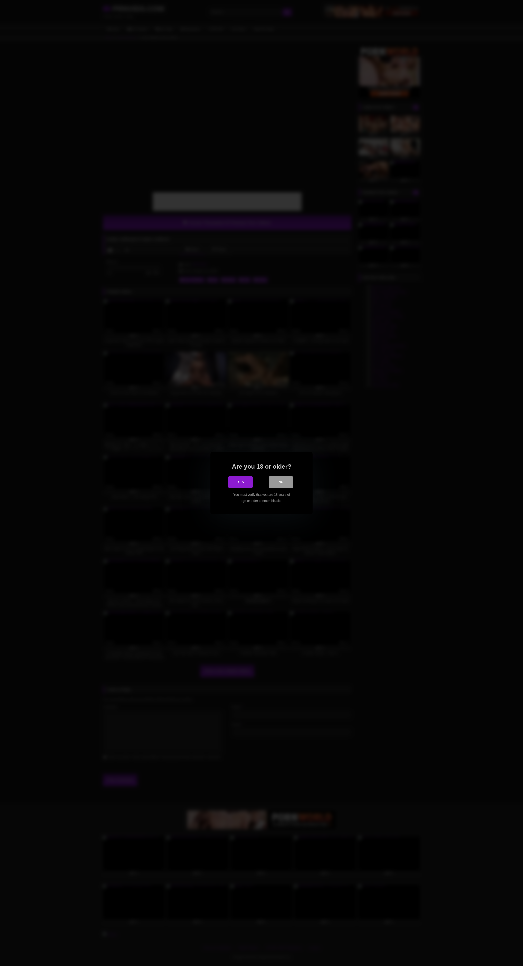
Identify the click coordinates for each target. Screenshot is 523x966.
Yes (240, 482)
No (280, 482)
